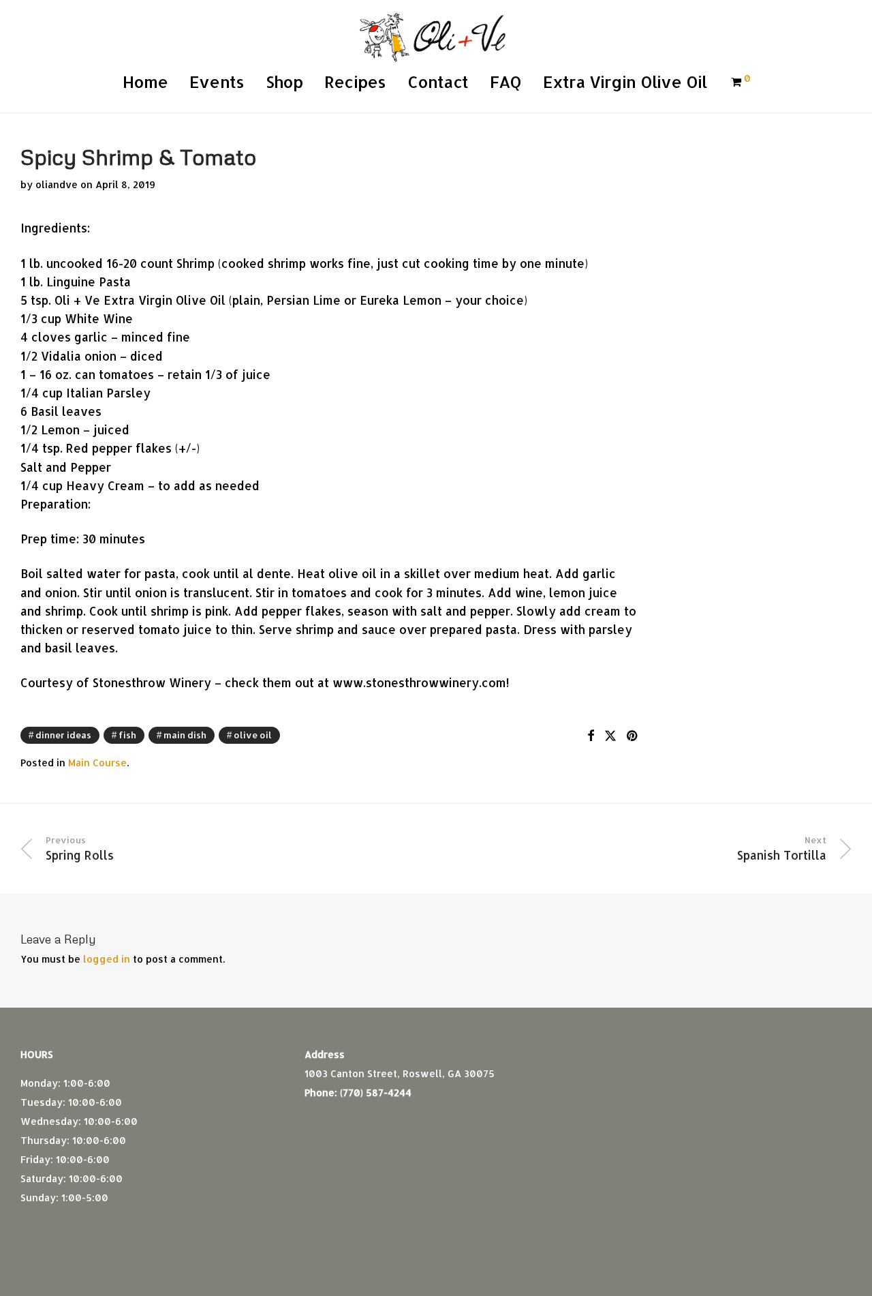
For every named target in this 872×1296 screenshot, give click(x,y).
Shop (284, 81)
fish (127, 734)
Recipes (355, 81)
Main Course (97, 762)
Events (216, 81)
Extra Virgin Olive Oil (624, 81)
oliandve (56, 184)
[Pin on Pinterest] (633, 735)
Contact (437, 81)
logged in (106, 959)
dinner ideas (63, 734)
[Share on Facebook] (590, 735)
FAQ (505, 81)
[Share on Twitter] (610, 735)
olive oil (253, 734)
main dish (185, 734)
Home (145, 81)
